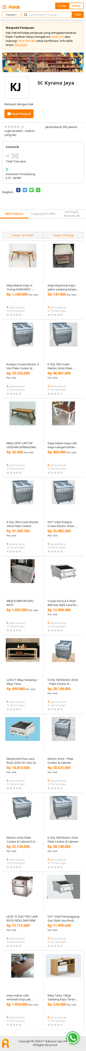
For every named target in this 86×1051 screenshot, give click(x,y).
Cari (78, 14)
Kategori (11, 14)
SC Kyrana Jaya (16, 310)
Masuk (76, 6)
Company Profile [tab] (43, 214)
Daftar (62, 6)
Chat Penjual (21, 114)
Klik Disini (20, 45)
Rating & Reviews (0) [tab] (72, 214)
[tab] (14, 213)
